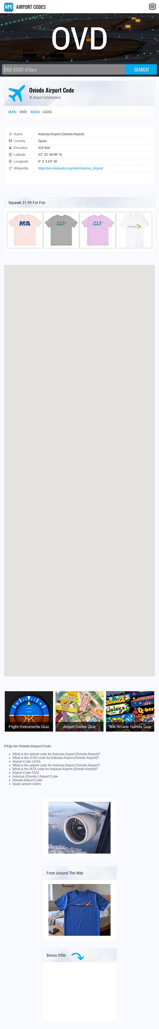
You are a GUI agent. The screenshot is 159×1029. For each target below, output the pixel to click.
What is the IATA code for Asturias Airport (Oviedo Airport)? (55, 769)
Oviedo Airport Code (27, 780)
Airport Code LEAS (26, 761)
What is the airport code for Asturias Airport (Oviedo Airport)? (56, 754)
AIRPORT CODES (30, 6)
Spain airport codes (26, 784)
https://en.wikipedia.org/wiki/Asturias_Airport (70, 168)
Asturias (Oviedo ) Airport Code (35, 776)
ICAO (35, 112)
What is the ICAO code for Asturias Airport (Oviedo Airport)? (55, 758)
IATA (12, 112)
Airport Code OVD (25, 772)
